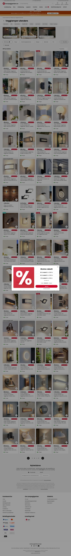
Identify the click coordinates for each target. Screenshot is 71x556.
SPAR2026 (46, 283)
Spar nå (46, 286)
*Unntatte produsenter (46, 288)
